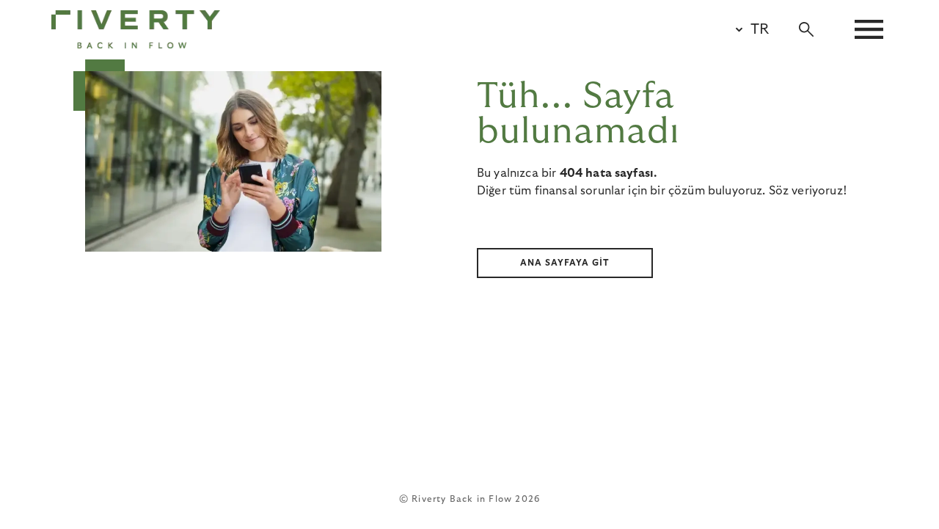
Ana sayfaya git (565, 262)
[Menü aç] (869, 29)
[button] (746, 29)
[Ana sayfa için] (135, 29)
